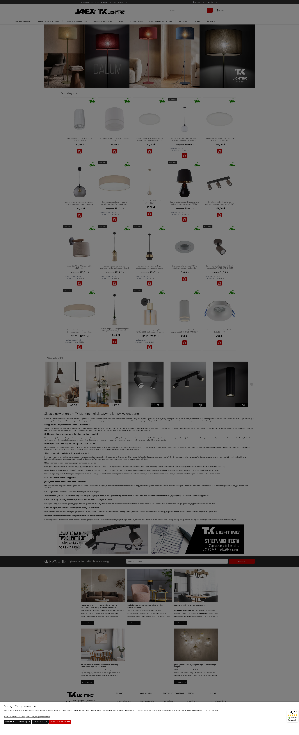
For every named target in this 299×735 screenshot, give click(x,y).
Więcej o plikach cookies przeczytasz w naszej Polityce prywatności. (27, 717)
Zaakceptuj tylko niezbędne (17, 722)
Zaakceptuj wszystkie (60, 722)
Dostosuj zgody (40, 722)
